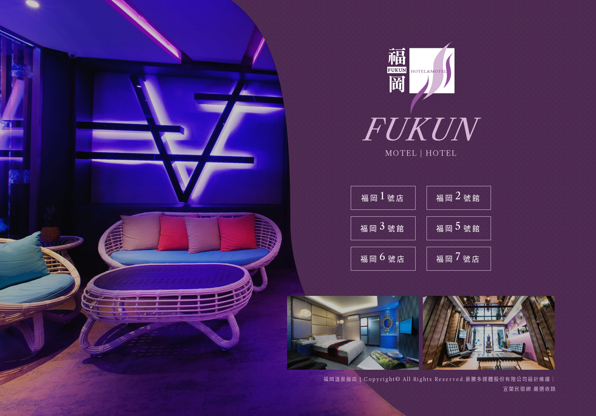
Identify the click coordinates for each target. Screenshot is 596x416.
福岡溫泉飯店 (341, 379)
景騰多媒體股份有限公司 (496, 379)
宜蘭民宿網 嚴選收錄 (529, 389)
